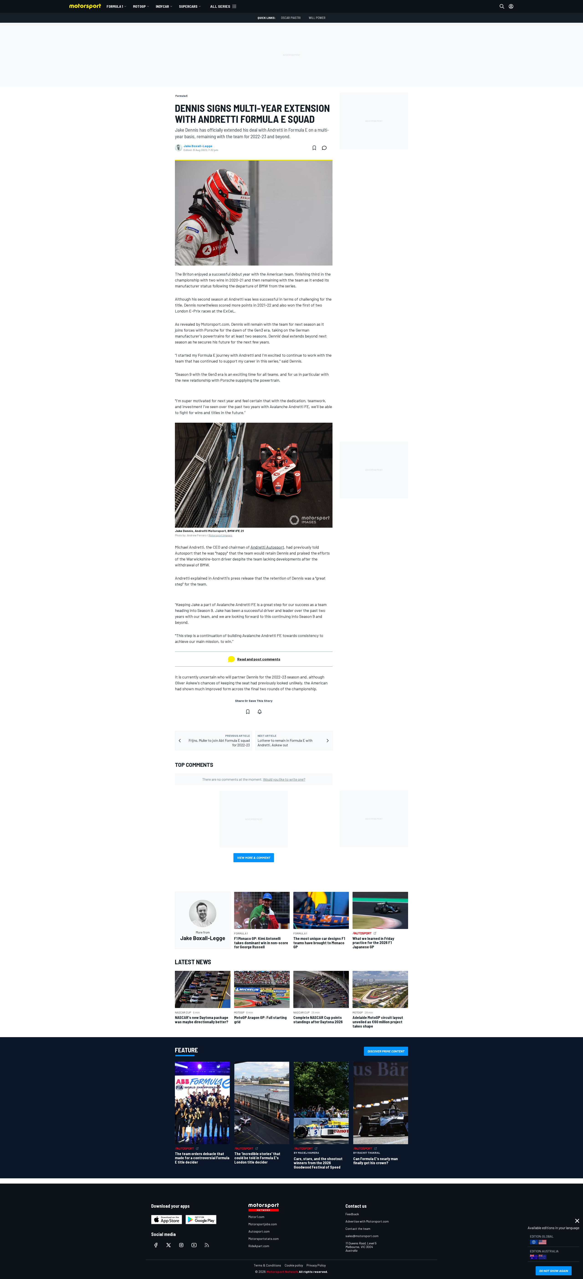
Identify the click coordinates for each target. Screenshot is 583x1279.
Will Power (317, 18)
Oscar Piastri (291, 18)
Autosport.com (259, 1231)
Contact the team (357, 1228)
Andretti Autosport (267, 547)
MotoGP (139, 6)
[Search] (501, 6)
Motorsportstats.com (263, 1239)
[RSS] (206, 1245)
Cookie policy (294, 1265)
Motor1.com (256, 1217)
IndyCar (162, 6)
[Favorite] (314, 147)
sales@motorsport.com (361, 1236)
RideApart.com (258, 1246)
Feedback (352, 1214)
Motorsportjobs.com (262, 1224)
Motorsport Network (282, 1272)
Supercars (188, 6)
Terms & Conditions (267, 1265)
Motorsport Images (220, 535)
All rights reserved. (313, 1272)
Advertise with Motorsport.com (367, 1221)
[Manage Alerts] (259, 711)
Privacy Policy (316, 1265)
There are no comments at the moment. (253, 779)
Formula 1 (115, 6)
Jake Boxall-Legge (198, 146)
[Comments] (325, 147)
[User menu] (511, 6)
